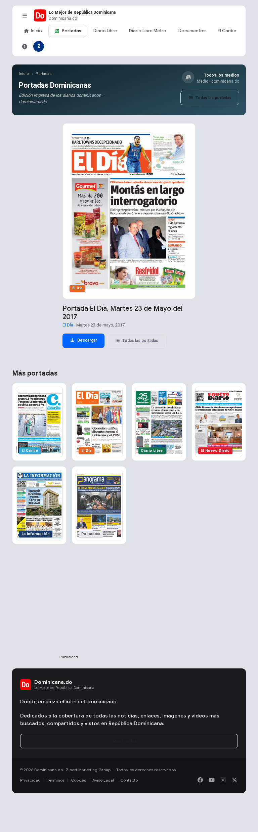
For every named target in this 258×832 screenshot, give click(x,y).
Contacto (129, 780)
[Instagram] (223, 780)
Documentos (192, 31)
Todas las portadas (213, 97)
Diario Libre (105, 31)
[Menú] (24, 15)
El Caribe (227, 31)
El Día (67, 324)
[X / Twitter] (234, 780)
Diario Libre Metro (147, 31)
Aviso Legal (103, 780)
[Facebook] (200, 780)
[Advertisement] (68, 610)
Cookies (78, 780)
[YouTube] (211, 780)
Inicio (36, 31)
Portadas (71, 31)
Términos (55, 780)
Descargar (86, 340)
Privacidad (30, 780)
